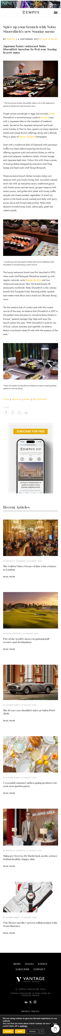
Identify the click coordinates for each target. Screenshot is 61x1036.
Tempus (11, 39)
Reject (20, 1031)
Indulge (17, 399)
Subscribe (23, 969)
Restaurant (40, 399)
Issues (29, 963)
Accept (8, 1031)
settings (23, 1026)
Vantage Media (30, 995)
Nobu (27, 399)
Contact (39, 969)
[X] (30, 1002)
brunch (44, 117)
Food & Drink (49, 39)
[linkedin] (26, 1002)
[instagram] (35, 1002)
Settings (32, 1031)
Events (43, 963)
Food (6, 399)
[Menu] (55, 12)
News (17, 963)
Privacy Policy (30, 1011)
